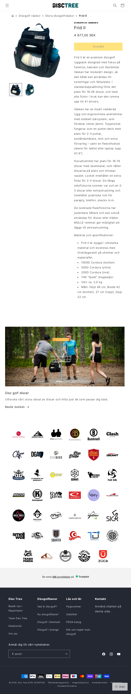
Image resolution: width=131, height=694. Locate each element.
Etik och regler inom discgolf (78, 631)
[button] (7, 5)
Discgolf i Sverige (48, 629)
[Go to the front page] (12, 16)
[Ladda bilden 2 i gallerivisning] (30, 89)
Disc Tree (22, 682)
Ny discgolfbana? (48, 614)
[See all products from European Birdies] (98, 22)
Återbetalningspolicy (58, 682)
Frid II (83, 15)
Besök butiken (15, 407)
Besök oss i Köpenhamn (16, 608)
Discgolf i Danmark (48, 622)
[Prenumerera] (66, 654)
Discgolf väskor (30, 15)
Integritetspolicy (80, 682)
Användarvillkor (100, 682)
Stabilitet (71, 614)
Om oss (13, 633)
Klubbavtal (15, 625)
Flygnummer (73, 606)
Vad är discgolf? (47, 606)
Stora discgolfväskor (59, 15)
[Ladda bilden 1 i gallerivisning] (15, 89)
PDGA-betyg (73, 622)
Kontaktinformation (67, 686)
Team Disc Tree (18, 618)
